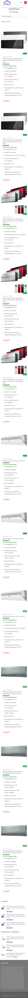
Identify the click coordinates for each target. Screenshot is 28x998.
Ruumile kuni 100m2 (18, 975)
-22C (10, 967)
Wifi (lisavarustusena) (7, 987)
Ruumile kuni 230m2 (7, 985)
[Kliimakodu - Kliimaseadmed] (10, 2)
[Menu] (21, 2)
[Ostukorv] (25, 2)
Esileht (5, 7)
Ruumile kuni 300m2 (18, 985)
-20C (6, 967)
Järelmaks (16, 993)
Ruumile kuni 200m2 (18, 982)
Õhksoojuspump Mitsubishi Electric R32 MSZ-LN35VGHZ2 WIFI (13, 300)
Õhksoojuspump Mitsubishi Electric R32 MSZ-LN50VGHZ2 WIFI (13, 381)
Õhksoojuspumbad (17, 7)
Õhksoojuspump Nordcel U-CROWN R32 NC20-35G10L (13, 772)
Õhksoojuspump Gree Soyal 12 (13, 538)
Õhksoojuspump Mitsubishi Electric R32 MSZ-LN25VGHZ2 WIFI (13, 220)
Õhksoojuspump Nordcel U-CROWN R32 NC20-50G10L (13, 852)
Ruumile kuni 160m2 (18, 980)
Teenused (9, 993)
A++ (23, 967)
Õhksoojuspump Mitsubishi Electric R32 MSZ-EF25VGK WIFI (13, 60)
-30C (17, 967)
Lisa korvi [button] (6, 100)
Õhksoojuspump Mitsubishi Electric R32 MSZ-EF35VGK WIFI (13, 141)
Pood (3, 993)
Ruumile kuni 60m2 (6, 972)
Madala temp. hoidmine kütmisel (13, 970)
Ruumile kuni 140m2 (18, 977)
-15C (3, 967)
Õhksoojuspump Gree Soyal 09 (14, 461)
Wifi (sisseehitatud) (18, 987)
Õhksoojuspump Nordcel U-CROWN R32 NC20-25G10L (13, 692)
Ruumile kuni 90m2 (6, 975)
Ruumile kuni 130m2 (7, 977)
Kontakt (23, 993)
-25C (13, 967)
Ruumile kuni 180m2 (7, 982)
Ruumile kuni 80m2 (18, 972)
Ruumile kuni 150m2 (7, 980)
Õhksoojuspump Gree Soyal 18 (14, 616)
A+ (20, 967)
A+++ (3, 970)
